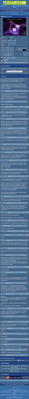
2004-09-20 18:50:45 (19, 160)
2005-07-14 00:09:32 (17, 349)
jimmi (25, 328)
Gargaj (25, 119)
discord (27, 392)
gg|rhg (25, 321)
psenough (24, 107)
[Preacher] (27, 293)
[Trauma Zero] (27, 344)
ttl (26, 160)
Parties (17, 9)
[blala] (27, 267)
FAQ (17, 11)
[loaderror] (27, 90)
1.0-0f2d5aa (9, 390)
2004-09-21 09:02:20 (13, 225)
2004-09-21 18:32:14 (16, 255)
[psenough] (27, 107)
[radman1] (27, 255)
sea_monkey (24, 196)
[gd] (1, 59)
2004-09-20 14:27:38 (17, 119)
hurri (26, 176)
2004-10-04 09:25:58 (18, 328)
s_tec (25, 212)
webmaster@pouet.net (22, 394)
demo (10, 38)
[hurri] (27, 176)
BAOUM (10, 16)
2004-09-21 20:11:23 (18, 267)
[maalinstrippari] (27, 333)
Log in (3, 9)
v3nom (25, 240)
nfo (27, 17)
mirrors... (26, 55)
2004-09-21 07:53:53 (18, 212)
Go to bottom (14, 13)
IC (3, 60)
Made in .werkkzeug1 (5, 360)
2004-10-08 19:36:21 (16, 339)
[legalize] (27, 349)
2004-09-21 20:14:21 (16, 283)
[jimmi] (27, 328)
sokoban (25, 355)
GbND (25, 203)
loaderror (25, 90)
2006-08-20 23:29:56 (16, 355)
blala (26, 267)
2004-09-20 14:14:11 (17, 112)
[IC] (1, 60)
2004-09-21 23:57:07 (18, 308)
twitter (10, 72)
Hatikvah (25, 235)
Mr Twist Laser (23, 144)
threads (26, 72)
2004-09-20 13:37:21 (16, 90)
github (14, 396)
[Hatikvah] (27, 235)
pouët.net (3, 390)
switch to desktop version (14, 389)
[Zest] (27, 220)
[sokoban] (27, 355)
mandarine (20, 390)
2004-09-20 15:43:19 (17, 137)
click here (16, 370)
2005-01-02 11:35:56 (14, 344)
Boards (25, 9)
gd (3, 59)
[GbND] (27, 203)
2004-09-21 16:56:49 (18, 248)
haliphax (25, 316)
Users (21, 9)
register (26, 380)
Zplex (25, 248)
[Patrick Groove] (27, 225)
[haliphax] (27, 316)
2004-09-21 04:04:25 (17, 203)
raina (8, 5)
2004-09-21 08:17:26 (18, 220)
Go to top (14, 387)
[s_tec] (27, 212)
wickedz (25, 169)
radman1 (25, 255)
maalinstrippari (23, 333)
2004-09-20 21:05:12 (14, 196)
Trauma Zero (24, 344)
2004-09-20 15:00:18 (18, 128)
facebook (6, 72)
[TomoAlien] (18, 360)
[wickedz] (27, 169)
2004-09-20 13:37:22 (17, 101)
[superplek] (27, 339)
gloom (25, 137)
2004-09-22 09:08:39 (16, 316)
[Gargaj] (27, 119)
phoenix (4, 57)
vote (12, 5)
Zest (26, 220)
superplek (24, 339)
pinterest (14, 72)
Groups (12, 9)
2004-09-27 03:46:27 (17, 321)
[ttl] (27, 160)
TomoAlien (21, 360)
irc (15, 393)
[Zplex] (27, 248)
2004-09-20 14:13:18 (16, 107)
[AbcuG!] (27, 101)
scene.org (2, 392)
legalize (25, 349)
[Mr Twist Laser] (27, 144)
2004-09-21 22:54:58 (16, 293)
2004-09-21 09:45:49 (18, 231)
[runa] (27, 231)
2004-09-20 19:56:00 (16, 169)
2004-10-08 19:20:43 (14, 333)
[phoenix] (1, 57)
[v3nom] (27, 240)
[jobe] (27, 128)
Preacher (25, 293)
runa (26, 231)
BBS (14, 11)
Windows (11, 37)
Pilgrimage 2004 (12, 42)
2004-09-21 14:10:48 (16, 235)
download (25, 52)
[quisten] (27, 112)
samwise (25, 152)
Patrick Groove (23, 225)
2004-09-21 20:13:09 (16, 272)
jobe (26, 128)
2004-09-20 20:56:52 (18, 176)
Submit (21, 11)
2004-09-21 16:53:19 (17, 240)
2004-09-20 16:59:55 (16, 152)
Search (10, 11)
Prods (7, 9)
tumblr (18, 72)
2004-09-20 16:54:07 (13, 144)
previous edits (14, 371)
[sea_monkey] (27, 196)
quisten (25, 112)
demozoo (26, 54)
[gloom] (27, 137)
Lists (6, 11)
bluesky (22, 72)
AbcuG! (25, 101)
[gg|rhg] (27, 321)
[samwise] (27, 152)
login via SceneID (17, 378)
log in (22, 380)
